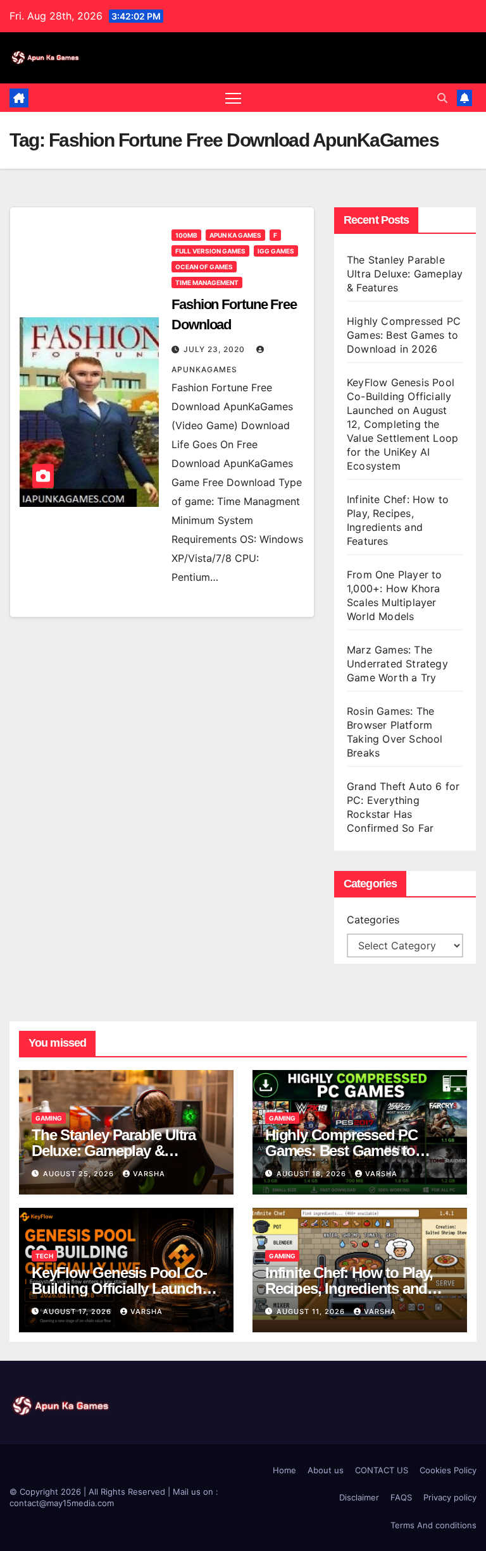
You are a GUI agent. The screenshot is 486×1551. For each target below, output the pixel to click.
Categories (373, 919)
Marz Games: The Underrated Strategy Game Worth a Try (397, 663)
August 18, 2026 (313, 1173)
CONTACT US (381, 1470)
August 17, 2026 (78, 1311)
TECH (44, 1256)
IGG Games (276, 251)
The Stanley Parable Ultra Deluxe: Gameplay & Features (405, 273)
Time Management (207, 282)
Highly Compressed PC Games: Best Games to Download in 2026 (404, 335)
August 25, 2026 (79, 1173)
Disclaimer (359, 1497)
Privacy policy (450, 1497)
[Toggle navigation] (233, 97)
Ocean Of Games (204, 267)
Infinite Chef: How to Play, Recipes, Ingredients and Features (349, 1288)
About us (326, 1470)
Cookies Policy (448, 1470)
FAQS (401, 1497)
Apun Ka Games (235, 235)
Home (284, 1470)
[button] (442, 98)
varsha (149, 1173)
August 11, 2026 (312, 1311)
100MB (186, 235)
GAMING (48, 1118)
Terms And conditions (433, 1525)
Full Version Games (210, 251)
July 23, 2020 (215, 349)
